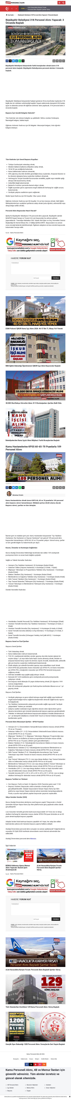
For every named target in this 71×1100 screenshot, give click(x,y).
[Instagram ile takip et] (40, 1064)
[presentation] (12, 8)
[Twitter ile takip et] (31, 1064)
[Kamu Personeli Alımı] (15, 2)
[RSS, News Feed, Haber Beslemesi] (44, 1064)
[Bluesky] (13, 60)
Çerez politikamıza (42, 1098)
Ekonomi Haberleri (32, 1085)
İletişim (37, 1059)
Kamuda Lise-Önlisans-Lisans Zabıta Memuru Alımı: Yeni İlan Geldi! (39, 8)
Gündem (48, 1085)
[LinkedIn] (16, 60)
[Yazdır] (54, 60)
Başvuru (9, 1091)
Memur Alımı (30, 1088)
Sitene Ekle (54, 1059)
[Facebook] (7, 60)
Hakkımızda (24, 1059)
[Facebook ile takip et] (27, 1064)
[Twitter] (10, 60)
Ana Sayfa (11, 15)
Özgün (29, 1091)
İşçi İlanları (10, 1088)
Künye (31, 1059)
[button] (57, 60)
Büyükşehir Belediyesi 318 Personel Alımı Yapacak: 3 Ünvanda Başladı (38, 15)
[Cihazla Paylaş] (23, 60)
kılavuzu (33, 839)
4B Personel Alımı (12, 1085)
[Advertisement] (35, 85)
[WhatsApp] (19, 60)
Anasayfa (16, 1059)
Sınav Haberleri (50, 1088)
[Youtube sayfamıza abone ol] (35, 1064)
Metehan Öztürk (18, 495)
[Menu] (59, 2)
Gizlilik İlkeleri (45, 1059)
